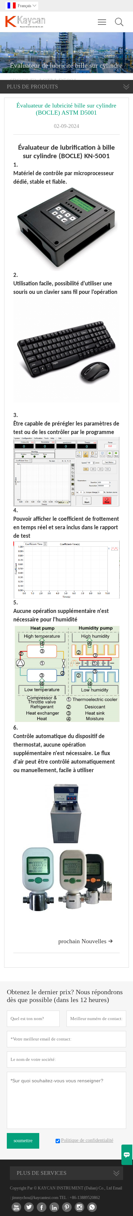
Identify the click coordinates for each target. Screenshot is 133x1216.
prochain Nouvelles (85, 941)
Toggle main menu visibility (102, 22)
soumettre (23, 1140)
